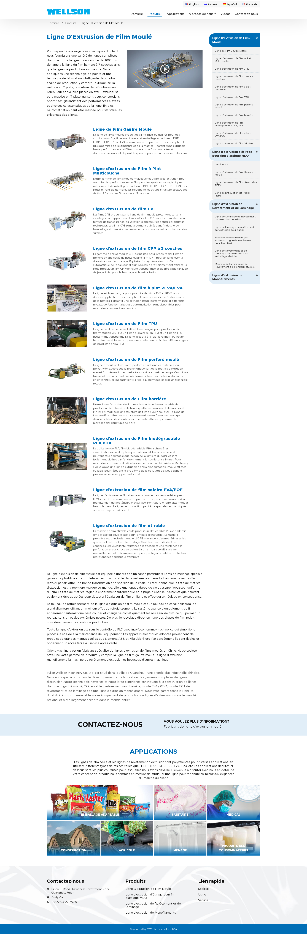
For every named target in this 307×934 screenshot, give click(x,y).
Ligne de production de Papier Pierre (232, 194)
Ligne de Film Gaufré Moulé (122, 129)
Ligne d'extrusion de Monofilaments (227, 277)
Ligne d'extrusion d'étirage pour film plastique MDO (232, 153)
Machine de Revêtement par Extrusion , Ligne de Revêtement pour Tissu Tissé (234, 240)
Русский (212, 4)
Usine (202, 894)
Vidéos (225, 13)
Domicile (137, 13)
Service (203, 900)
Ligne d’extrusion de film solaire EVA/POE (138, 490)
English (194, 4)
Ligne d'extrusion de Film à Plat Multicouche (127, 171)
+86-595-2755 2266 (64, 902)
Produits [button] (153, 13)
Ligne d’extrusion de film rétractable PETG (236, 184)
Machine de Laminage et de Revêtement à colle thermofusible (235, 265)
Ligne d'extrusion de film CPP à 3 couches (137, 248)
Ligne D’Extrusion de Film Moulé (231, 40)
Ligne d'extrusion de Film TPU (125, 323)
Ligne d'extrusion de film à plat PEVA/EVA (138, 288)
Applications (175, 13)
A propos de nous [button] (201, 13)
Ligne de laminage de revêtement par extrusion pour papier (234, 228)
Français (251, 4)
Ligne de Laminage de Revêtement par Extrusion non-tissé (235, 218)
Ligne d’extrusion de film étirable (129, 525)
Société (203, 889)
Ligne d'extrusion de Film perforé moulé (136, 359)
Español (232, 4)
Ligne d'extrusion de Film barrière (129, 399)
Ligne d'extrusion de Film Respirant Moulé (235, 173)
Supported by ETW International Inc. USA (153, 929)
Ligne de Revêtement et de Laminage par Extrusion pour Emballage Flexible (231, 253)
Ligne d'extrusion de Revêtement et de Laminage (233, 206)
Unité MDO (221, 164)
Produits (70, 23)
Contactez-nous (246, 13)
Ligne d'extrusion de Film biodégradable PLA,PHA (136, 441)
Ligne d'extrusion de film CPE (124, 209)
